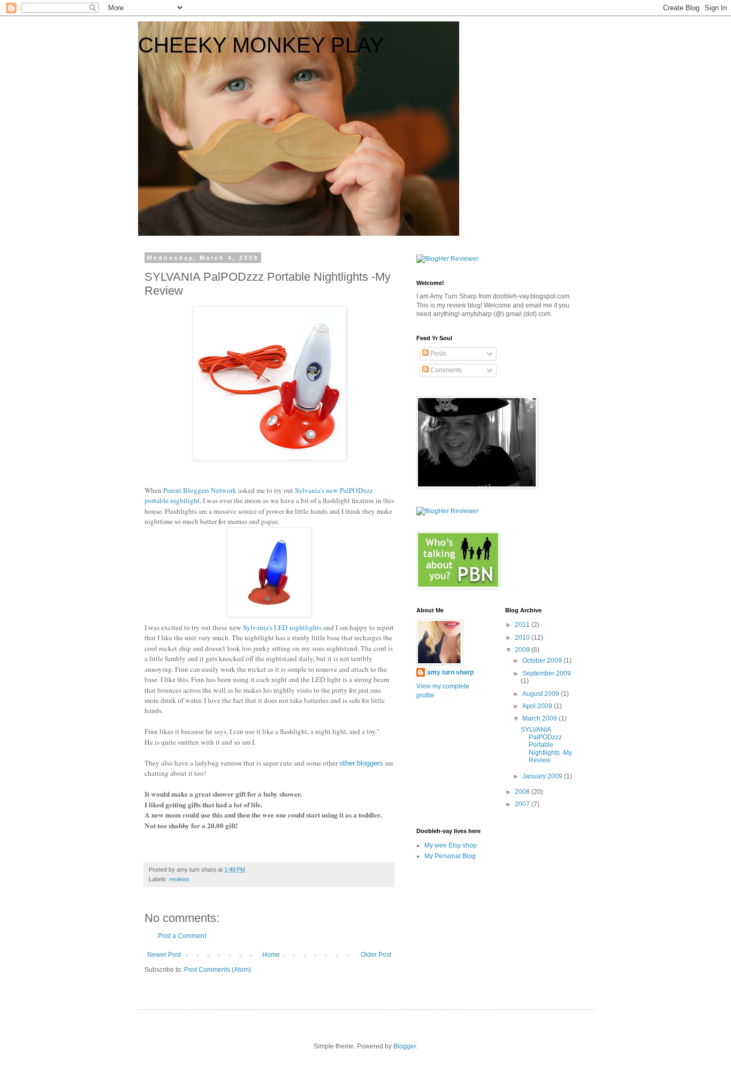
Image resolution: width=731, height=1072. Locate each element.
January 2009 (543, 776)
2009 (523, 650)
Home (271, 954)
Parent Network (200, 490)
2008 (523, 792)
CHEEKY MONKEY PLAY (261, 45)
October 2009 (543, 660)
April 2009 (538, 706)
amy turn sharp (450, 672)
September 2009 (546, 673)
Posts (437, 353)
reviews (179, 879)
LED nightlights (282, 627)
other (361, 763)
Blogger (404, 1046)
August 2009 (541, 694)
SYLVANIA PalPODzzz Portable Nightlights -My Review (546, 745)
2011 (523, 624)
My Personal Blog (450, 856)
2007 (523, 804)
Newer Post (164, 954)
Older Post (376, 954)
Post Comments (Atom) (217, 969)
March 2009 (540, 718)
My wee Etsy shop (450, 845)
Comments (445, 370)
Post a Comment (182, 936)
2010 (523, 637)
